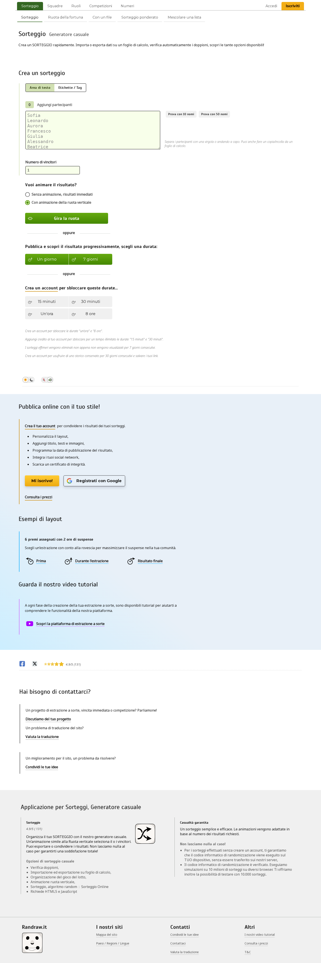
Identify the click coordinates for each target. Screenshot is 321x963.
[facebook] (22, 664)
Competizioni (100, 6)
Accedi (271, 6)
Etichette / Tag (70, 87)
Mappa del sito (106, 934)
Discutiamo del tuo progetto (48, 719)
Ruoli (76, 6)
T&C (248, 952)
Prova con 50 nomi (214, 114)
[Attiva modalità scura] (28, 380)
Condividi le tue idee (42, 767)
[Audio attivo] (47, 380)
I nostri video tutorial (260, 934)
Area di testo (40, 87)
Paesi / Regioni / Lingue (112, 943)
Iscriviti (293, 6)
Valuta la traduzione (42, 736)
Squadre (55, 6)
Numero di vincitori (40, 162)
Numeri (127, 6)
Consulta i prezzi (256, 943)
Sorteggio (30, 6)
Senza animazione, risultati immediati (62, 194)
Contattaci (178, 943)
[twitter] (35, 664)
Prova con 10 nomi (181, 114)
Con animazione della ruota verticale (61, 202)
